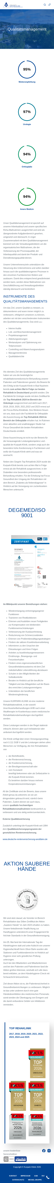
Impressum (25, 1176)
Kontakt (13, 1176)
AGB (36, 1176)
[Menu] (49, 4)
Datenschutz (18, 1180)
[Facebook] (43, 1150)
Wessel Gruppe (35, 1180)
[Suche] (45, 5)
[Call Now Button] (47, 1177)
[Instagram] (49, 1150)
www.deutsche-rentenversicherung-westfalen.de (25, 839)
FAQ (43, 1176)
